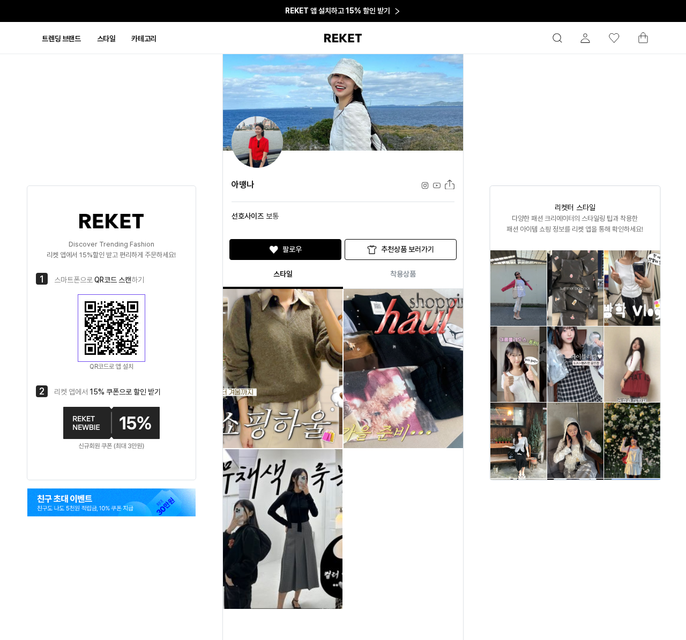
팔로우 (292, 249)
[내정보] (580, 38)
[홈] (343, 38)
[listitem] (518, 288)
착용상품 (403, 274)
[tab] (61, 38)
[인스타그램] (111, 502)
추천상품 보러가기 (407, 249)
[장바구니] (638, 40)
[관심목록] (609, 38)
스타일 (283, 274)
